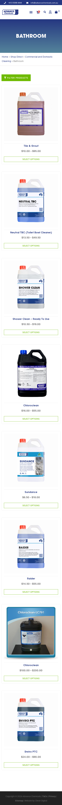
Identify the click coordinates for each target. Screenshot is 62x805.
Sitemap (19, 800)
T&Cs (44, 796)
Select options (31, 159)
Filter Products (17, 77)
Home (5, 56)
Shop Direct (17, 56)
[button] (31, 12)
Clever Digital (41, 800)
